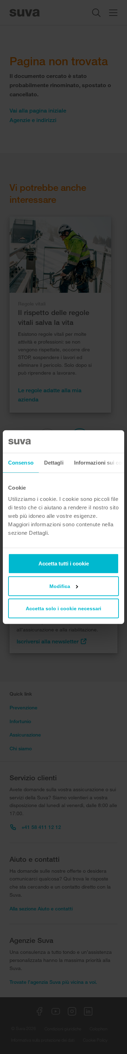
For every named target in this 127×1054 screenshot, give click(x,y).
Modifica (59, 586)
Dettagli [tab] (54, 463)
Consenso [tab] (21, 463)
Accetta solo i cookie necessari (63, 608)
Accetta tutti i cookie (63, 563)
